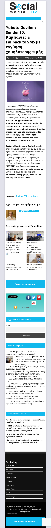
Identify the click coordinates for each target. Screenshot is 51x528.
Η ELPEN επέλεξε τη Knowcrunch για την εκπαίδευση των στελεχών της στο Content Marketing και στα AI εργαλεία (13, 249)
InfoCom (9, 493)
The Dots (9, 481)
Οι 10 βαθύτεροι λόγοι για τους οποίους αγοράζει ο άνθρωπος (23, 435)
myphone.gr (10, 497)
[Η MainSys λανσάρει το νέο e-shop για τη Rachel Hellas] (35, 262)
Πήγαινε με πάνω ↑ (25, 284)
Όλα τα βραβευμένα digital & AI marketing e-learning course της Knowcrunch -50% (25, 441)
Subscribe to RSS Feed (27, 307)
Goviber (19, 196)
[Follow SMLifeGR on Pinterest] (38, 299)
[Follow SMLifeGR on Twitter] (33, 299)
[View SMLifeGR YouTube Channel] (33, 305)
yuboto (34, 196)
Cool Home (10, 485)
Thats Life (9, 473)
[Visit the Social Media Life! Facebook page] (28, 299)
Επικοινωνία (12, 514)
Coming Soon (11, 477)
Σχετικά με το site (14, 507)
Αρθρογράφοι (29, 507)
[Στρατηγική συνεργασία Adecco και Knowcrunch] (14, 262)
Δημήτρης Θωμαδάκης (28, 211)
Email (8, 325)
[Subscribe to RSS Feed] (15, 307)
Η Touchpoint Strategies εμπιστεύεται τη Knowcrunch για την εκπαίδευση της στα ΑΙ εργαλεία (34, 249)
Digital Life (10, 465)
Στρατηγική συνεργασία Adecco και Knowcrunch (13, 267)
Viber (27, 196)
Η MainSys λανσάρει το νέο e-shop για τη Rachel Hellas (34, 267)
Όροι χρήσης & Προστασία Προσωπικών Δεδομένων (26, 510)
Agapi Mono (10, 489)
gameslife (9, 469)
